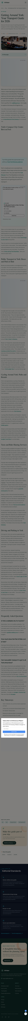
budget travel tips (6, 439)
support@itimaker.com (8, 978)
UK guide (3, 11)
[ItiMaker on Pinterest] (9, 1017)
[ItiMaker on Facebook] (2, 1017)
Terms (2, 1002)
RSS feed (3, 1007)
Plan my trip (7, 960)
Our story (17, 986)
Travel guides (4, 990)
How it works (4, 988)
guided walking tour (12, 632)
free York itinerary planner (15, 162)
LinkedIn (15, 854)
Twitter (3, 854)
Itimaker (13, 694)
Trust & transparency (16, 933)
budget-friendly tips (19, 692)
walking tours (16, 103)
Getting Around (22, 822)
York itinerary (17, 411)
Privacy (2, 999)
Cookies (3, 1004)
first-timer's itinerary (11, 339)
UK (2, 822)
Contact (17, 993)
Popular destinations (5, 993)
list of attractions (22, 676)
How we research (5, 933)
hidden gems (4, 425)
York (6, 822)
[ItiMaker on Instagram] (5, 1017)
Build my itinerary (8, 842)
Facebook (9, 854)
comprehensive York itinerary (11, 119)
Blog (6, 8)
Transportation (13, 822)
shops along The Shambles (11, 251)
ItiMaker (6, 970)
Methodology (18, 988)
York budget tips (9, 369)
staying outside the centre (8, 351)
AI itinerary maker (5, 986)
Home (2, 8)
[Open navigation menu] (25, 2)
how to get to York (22, 576)
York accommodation (19, 504)
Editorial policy (18, 990)
